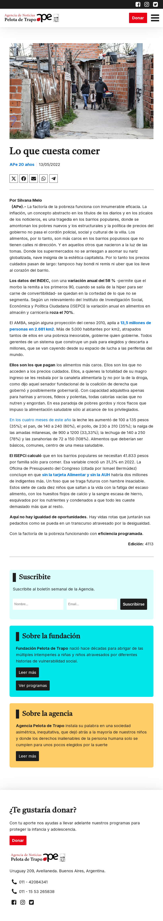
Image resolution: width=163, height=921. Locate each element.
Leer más (27, 672)
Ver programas (33, 685)
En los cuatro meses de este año (40, 419)
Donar (138, 18)
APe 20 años (22, 164)
